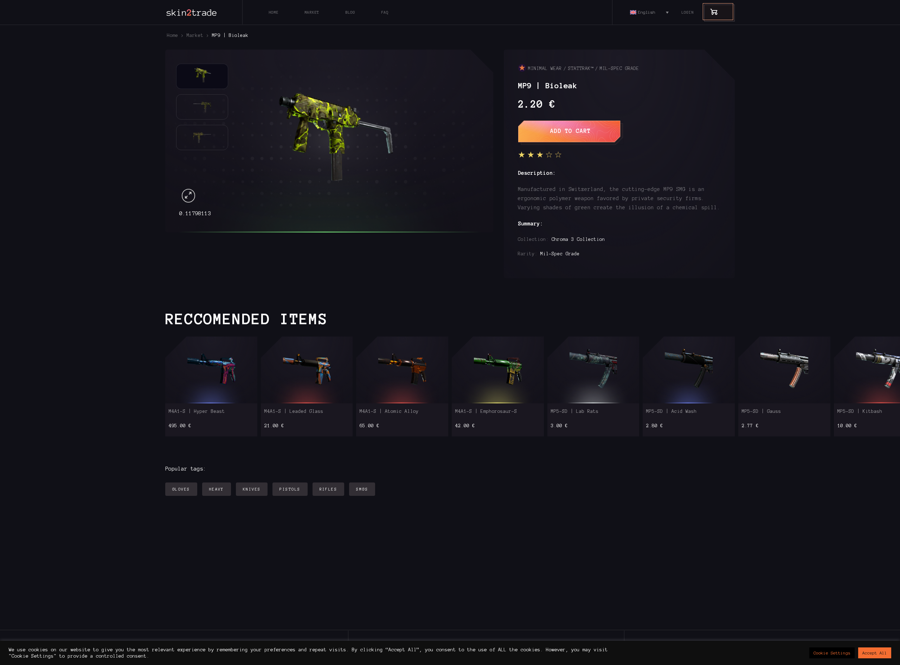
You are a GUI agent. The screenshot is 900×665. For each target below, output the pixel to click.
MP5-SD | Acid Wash (671, 411)
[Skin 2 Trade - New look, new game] (207, 12)
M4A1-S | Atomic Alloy (389, 411)
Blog (350, 12)
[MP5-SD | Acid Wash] (688, 370)
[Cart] (710, 11)
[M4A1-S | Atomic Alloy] (402, 370)
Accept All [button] (874, 653)
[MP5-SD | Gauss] (784, 370)
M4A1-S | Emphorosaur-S (486, 411)
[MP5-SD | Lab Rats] (593, 370)
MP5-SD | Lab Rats (575, 411)
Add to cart (570, 131)
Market (311, 12)
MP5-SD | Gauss (761, 411)
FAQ (384, 12)
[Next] (464, 134)
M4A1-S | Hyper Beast (197, 411)
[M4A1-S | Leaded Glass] (306, 370)
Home (273, 12)
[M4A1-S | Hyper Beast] (211, 370)
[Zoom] (188, 196)
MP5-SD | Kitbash (859, 411)
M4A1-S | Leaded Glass (293, 411)
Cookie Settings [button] (832, 653)
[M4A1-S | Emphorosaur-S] (497, 370)
